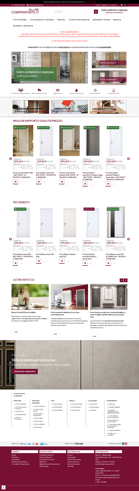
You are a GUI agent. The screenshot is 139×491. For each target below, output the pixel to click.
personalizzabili (105, 47)
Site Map (70, 466)
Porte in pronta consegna (35, 72)
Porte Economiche (77, 404)
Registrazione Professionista (49, 464)
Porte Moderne (57, 407)
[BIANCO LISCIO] (46, 140)
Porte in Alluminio (39, 424)
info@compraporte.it (36, 5)
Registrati (105, 5)
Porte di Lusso (76, 410)
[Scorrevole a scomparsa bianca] (116, 222)
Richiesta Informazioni (19, 462)
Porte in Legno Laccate (38, 410)
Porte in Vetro (38, 421)
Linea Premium (94, 407)
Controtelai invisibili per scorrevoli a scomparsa (114, 426)
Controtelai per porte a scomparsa (113, 416)
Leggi (16, 332)
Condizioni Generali (46, 455)
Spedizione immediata (27, 76)
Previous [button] (10, 158)
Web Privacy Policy (74, 459)
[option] (23, 156)
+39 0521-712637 (108, 462)
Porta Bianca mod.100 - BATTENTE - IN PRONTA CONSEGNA (46, 175)
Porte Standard (76, 407)
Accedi (97, 5)
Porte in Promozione (18, 418)
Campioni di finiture (114, 430)
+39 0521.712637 (19, 5)
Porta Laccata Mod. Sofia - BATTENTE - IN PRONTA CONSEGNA (23, 175)
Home (13, 455)
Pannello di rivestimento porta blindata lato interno (113, 411)
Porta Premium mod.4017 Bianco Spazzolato (89, 256)
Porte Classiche (57, 404)
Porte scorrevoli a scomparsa (21, 407)
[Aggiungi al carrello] (15, 181)
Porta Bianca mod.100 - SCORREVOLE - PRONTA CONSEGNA (116, 256)
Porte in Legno (38, 418)
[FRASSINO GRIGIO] (93, 140)
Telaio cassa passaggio (111, 434)
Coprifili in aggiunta (114, 407)
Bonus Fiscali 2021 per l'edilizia (23, 312)
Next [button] (128, 158)
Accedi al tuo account (46, 459)
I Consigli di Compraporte (20, 464)
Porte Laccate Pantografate (38, 414)
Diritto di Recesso (45, 457)
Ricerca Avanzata (73, 464)
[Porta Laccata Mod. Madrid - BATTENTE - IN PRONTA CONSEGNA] (69, 140)
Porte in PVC (38, 427)
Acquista (113, 5)
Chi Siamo (14, 457)
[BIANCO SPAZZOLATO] (116, 140)
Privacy (70, 455)
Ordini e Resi (43, 466)
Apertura (17, 401)
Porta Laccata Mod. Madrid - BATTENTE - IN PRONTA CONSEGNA (68, 175)
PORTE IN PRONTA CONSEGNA (114, 10)
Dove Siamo (15, 459)
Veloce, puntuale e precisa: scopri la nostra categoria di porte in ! (69, 2)
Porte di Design (57, 410)
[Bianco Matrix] (69, 222)
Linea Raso (93, 410)
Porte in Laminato (39, 406)
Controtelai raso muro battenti (113, 421)
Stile (53, 401)
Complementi (111, 401)
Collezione (92, 401)
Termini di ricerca (73, 462)
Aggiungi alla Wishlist (21, 181)
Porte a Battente (21, 404)
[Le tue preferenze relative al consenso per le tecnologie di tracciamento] (3, 487)
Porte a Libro (20, 411)
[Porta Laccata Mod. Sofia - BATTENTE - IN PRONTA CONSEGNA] (23, 140)
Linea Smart (93, 404)
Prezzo (72, 401)
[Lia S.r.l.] (25, 11)
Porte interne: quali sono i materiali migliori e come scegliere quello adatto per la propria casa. (108, 314)
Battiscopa (112, 404)
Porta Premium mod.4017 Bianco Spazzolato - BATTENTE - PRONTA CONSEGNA (115, 176)
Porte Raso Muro (21, 414)
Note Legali (71, 457)
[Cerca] (96, 12)
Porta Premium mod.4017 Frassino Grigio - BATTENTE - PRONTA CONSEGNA (93, 176)
